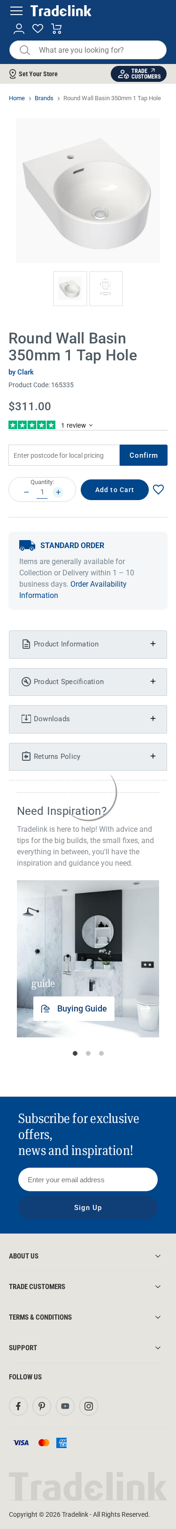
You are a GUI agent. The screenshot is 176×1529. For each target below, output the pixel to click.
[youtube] (65, 1406)
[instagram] (88, 1406)
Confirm (144, 455)
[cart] (56, 29)
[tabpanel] (91, 958)
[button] (70, 288)
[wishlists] (38, 29)
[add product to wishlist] (158, 489)
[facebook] (18, 1406)
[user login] (19, 29)
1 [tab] (75, 1053)
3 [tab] (101, 1053)
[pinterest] (41, 1406)
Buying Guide (82, 1008)
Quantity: (42, 482)
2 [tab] (88, 1053)
